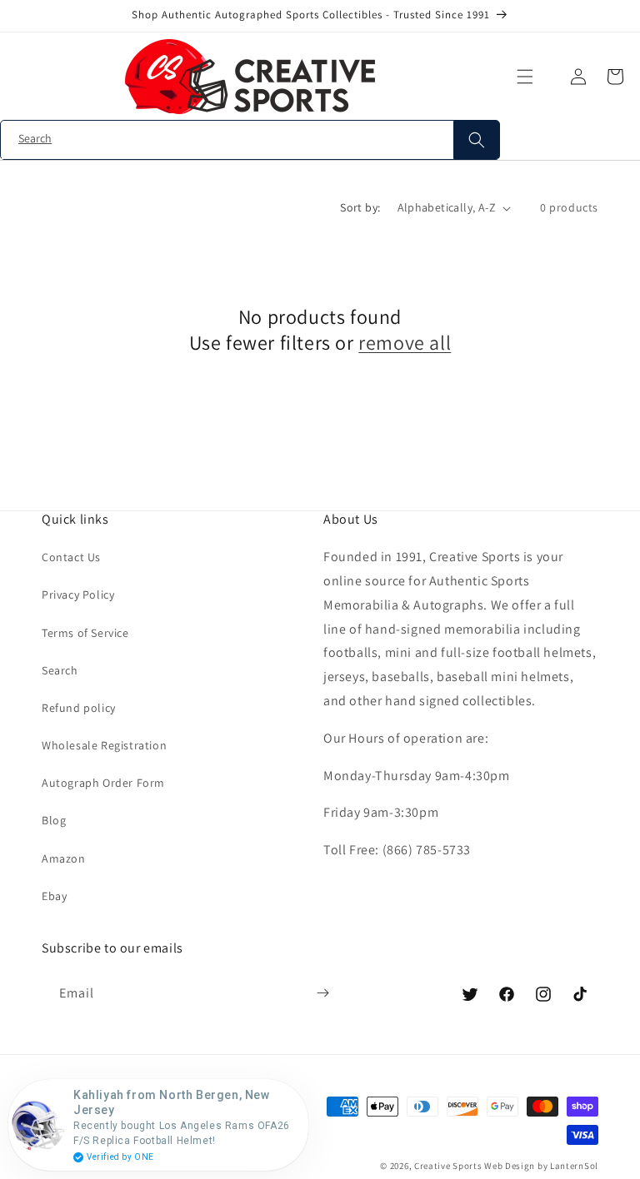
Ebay (54, 895)
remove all (404, 343)
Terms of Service (85, 632)
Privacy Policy (78, 594)
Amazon (64, 858)
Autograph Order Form (103, 782)
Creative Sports (448, 1166)
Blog (54, 820)
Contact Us (71, 557)
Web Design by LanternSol (541, 1166)
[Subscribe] (322, 993)
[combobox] (250, 140)
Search (60, 670)
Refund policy (79, 707)
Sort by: (360, 207)
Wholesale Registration (104, 745)
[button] (525, 76)
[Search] (476, 140)
